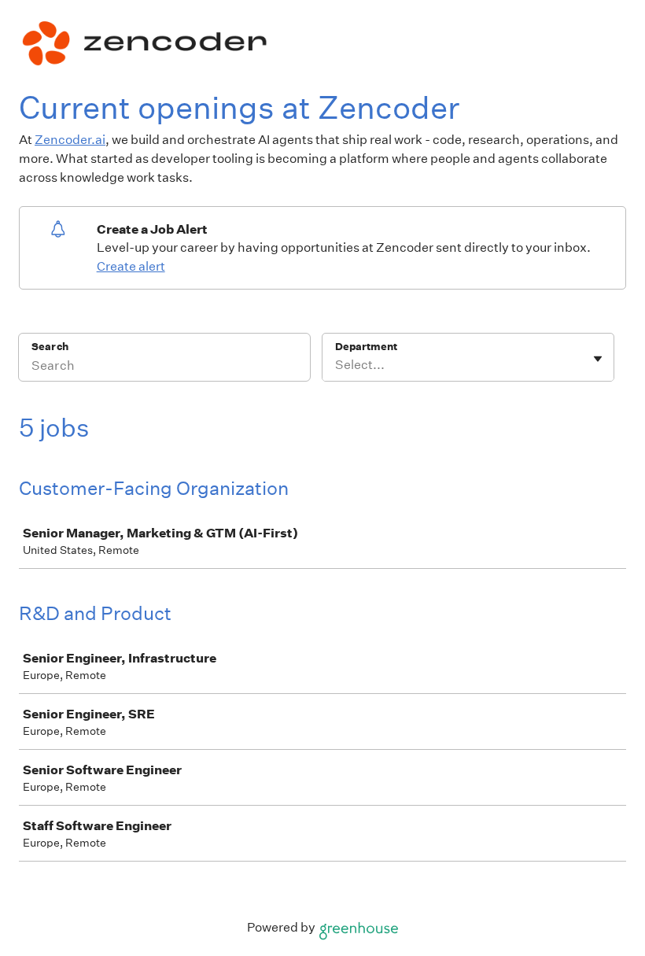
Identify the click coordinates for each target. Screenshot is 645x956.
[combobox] (336, 365)
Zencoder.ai (70, 139)
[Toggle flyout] (597, 358)
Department (366, 346)
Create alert (131, 266)
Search (49, 346)
